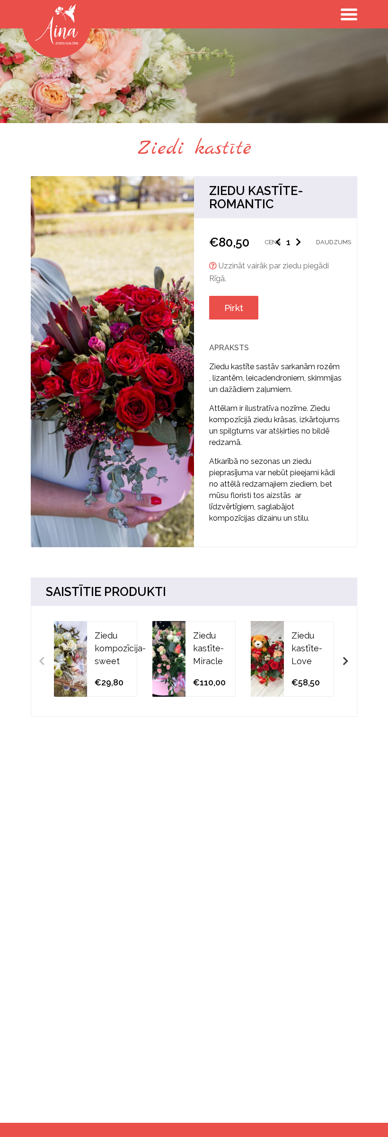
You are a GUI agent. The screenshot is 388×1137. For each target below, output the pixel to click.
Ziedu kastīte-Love (306, 648)
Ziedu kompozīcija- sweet (120, 648)
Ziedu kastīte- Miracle (208, 648)
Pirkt (233, 307)
